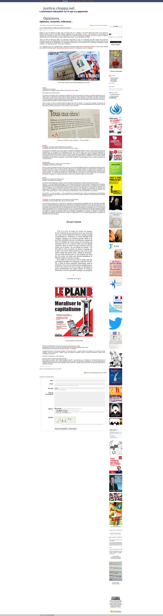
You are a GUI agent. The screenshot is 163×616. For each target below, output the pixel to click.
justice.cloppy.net (58, 8)
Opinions (65, 1)
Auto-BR (58, 408)
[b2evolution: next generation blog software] (115, 612)
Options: (50, 409)
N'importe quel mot (115, 94)
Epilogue (72, 1)
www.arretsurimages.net (69, 346)
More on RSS (111, 83)
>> (121, 37)
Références (58, 1)
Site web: (50, 388)
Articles (116, 77)
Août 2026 (116, 26)
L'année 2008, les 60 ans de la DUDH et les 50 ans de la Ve (115, 557)
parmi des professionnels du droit (63, 48)
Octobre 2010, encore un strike (115, 583)
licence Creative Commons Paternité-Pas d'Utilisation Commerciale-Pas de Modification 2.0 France (116, 605)
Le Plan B (46, 39)
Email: (51, 384)
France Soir (71, 90)
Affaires (78, 1)
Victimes (84, 1)
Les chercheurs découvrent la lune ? (55, 28)
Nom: (51, 380)
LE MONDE (45, 148)
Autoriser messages (62, 412)
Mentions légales (50, 615)
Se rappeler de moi (61, 410)
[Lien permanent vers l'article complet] (40, 30)
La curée (90, 1)
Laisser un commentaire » (45, 366)
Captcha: (50, 417)
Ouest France (46, 179)
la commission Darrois (88, 46)
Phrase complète (115, 96)
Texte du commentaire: (49, 393)
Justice (42, 1)
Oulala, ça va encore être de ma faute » (99, 25)
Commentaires (114, 79)
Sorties (52, 1)
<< (110, 37)
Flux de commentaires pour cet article (96, 372)
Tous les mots (114, 92)
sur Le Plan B (65, 140)
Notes (46, 1)
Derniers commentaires (116, 71)
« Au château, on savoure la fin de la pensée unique (51, 25)
